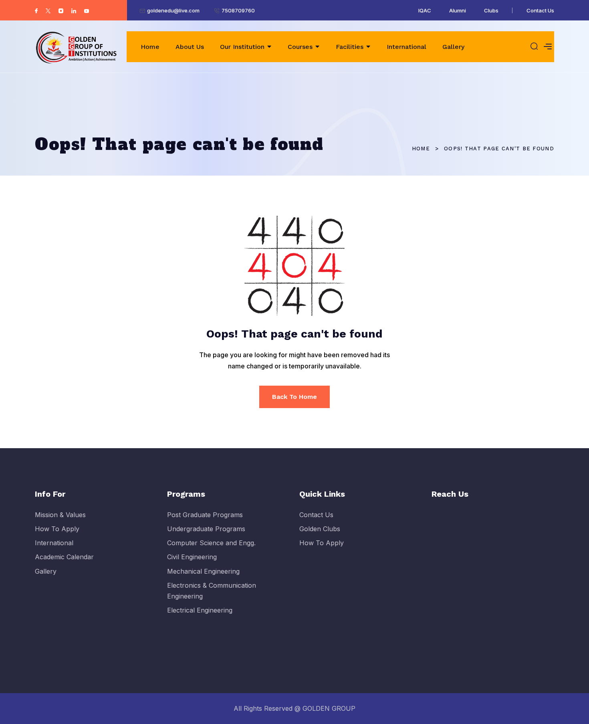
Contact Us (540, 10)
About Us (189, 47)
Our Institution (242, 47)
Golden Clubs (319, 529)
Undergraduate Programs (206, 529)
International (406, 47)
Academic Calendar (64, 557)
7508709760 (238, 10)
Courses (300, 47)
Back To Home (294, 396)
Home (150, 47)
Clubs (491, 10)
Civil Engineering (192, 557)
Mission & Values (60, 515)
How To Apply (57, 529)
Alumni (457, 10)
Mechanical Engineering (203, 571)
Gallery (453, 47)
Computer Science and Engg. (211, 543)
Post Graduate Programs (205, 515)
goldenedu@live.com (173, 10)
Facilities (349, 47)
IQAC (424, 10)
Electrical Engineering (199, 610)
